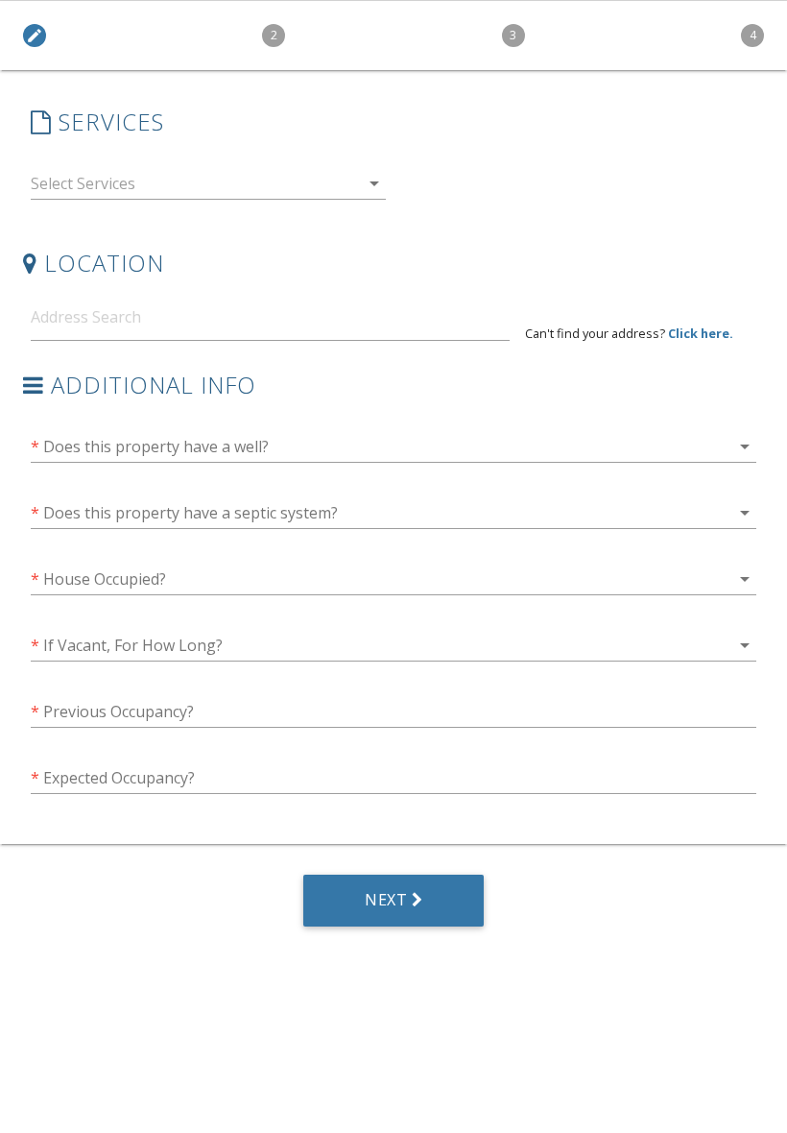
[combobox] (208, 188)
